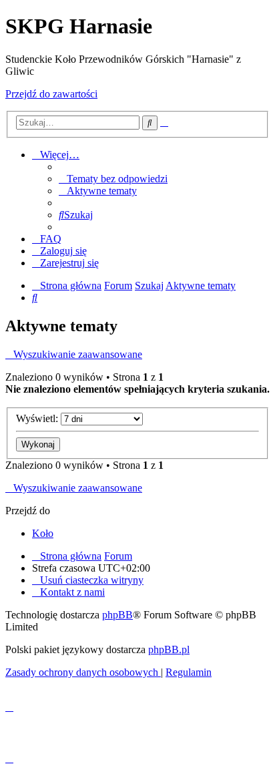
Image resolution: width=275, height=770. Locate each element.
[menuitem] (113, 178)
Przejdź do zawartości (51, 94)
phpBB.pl (169, 649)
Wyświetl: (38, 418)
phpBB (117, 614)
